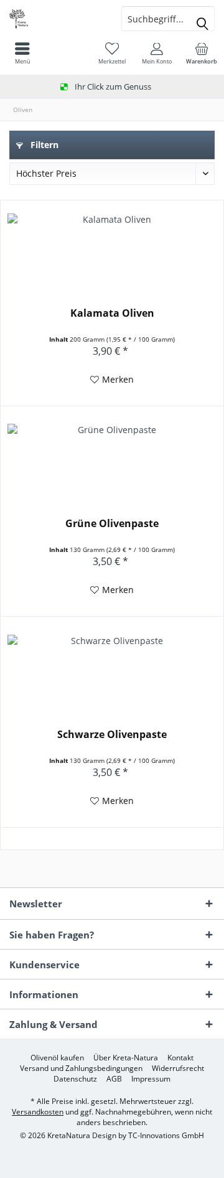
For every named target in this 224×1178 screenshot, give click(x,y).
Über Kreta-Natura (125, 1058)
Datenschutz (75, 1079)
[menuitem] (201, 53)
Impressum (150, 1079)
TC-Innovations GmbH (166, 1135)
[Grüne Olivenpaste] (112, 461)
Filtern (43, 145)
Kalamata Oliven (112, 313)
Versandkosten (37, 1111)
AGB (114, 1079)
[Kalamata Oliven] (112, 250)
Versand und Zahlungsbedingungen (81, 1068)
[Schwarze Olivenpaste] (112, 672)
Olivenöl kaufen (57, 1058)
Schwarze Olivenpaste (112, 734)
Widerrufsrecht (178, 1068)
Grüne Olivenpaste (112, 523)
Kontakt (180, 1058)
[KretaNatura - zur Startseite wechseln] (56, 18)
